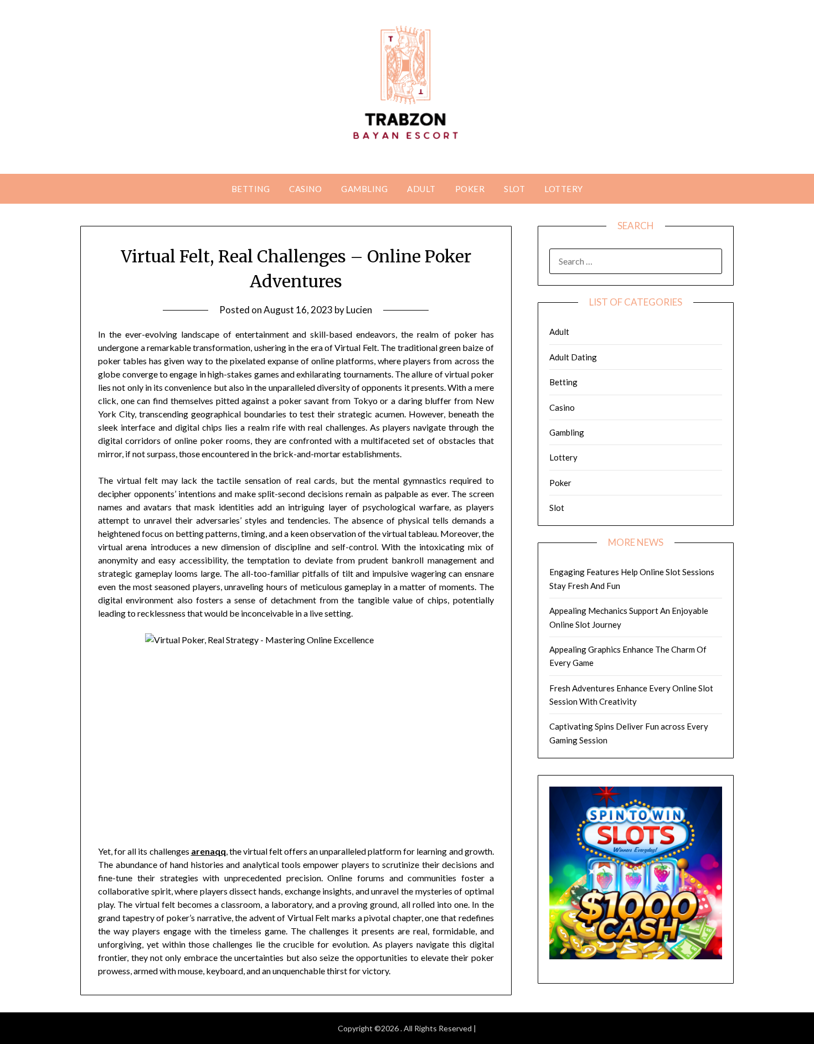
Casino (305, 189)
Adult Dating (573, 357)
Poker (470, 189)
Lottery (563, 189)
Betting (250, 189)
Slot (514, 189)
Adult (421, 189)
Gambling (364, 189)
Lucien (359, 310)
